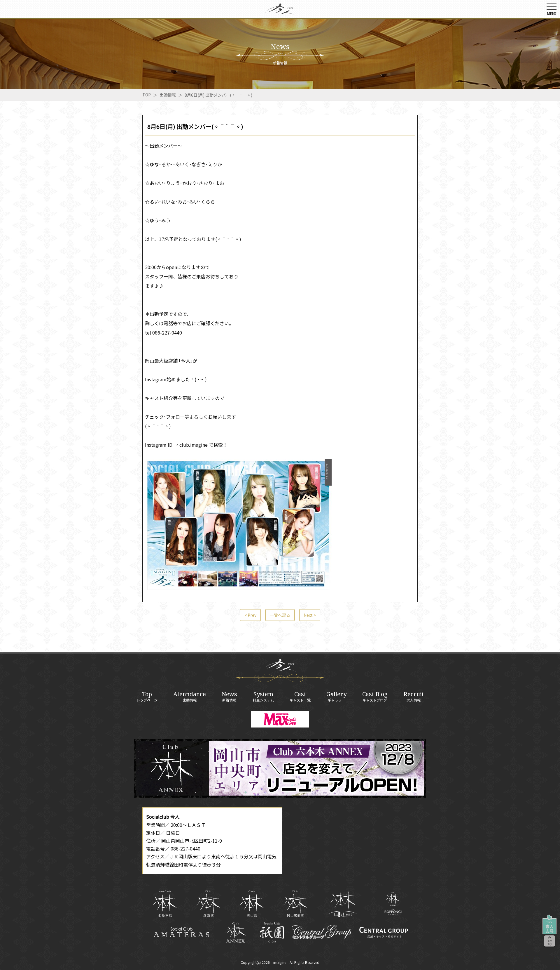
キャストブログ (375, 696)
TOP (146, 95)
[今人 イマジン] (280, 11)
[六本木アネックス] (280, 795)
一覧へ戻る (280, 615)
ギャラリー (336, 696)
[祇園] (272, 932)
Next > (310, 615)
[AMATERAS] (181, 932)
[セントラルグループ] (321, 932)
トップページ (147, 696)
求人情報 (413, 696)
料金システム (263, 696)
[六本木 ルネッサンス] (393, 903)
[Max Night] (280, 719)
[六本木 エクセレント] (343, 904)
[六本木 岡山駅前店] (295, 904)
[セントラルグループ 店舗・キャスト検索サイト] (383, 932)
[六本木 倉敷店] (208, 904)
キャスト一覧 (300, 696)
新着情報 (229, 696)
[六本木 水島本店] (164, 904)
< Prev (250, 615)
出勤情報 (168, 95)
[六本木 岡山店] (251, 904)
